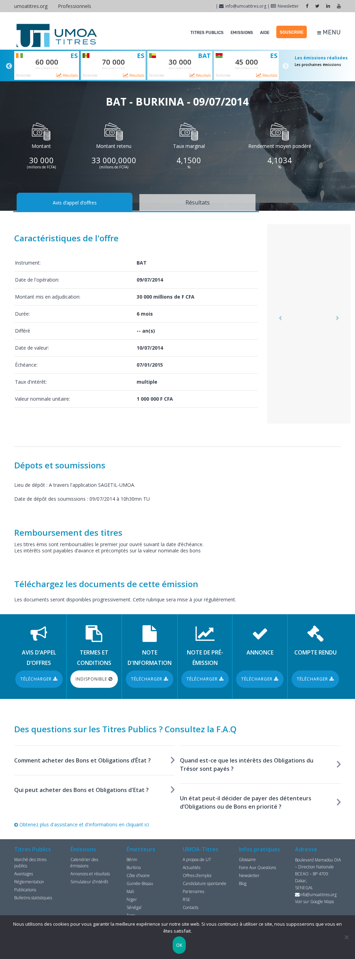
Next (285, 66)
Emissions (242, 32)
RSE (186, 899)
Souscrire (291, 32)
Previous (9, 66)
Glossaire (247, 859)
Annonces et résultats (90, 874)
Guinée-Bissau (140, 883)
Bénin (132, 859)
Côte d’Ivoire (138, 875)
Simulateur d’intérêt (89, 882)
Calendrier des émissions (84, 863)
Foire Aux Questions (257, 867)
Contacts (190, 907)
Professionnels (74, 6)
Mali (130, 891)
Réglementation (29, 882)
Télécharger (36, 679)
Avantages (23, 874)
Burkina (134, 867)
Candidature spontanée (204, 883)
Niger (132, 899)
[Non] (346, 937)
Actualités (191, 867)
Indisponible (92, 679)
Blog (242, 883)
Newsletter (288, 6)
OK (179, 945)
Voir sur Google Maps (314, 901)
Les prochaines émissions (318, 64)
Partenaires (193, 891)
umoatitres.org (30, 6)
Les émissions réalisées (321, 58)
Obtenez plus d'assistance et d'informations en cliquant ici (83, 824)
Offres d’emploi (197, 875)
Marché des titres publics (30, 863)
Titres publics (207, 32)
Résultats (70, 75)
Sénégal (134, 907)
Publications (25, 890)
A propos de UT (197, 859)
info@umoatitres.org (245, 6)
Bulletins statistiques (33, 898)
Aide (264, 32)
